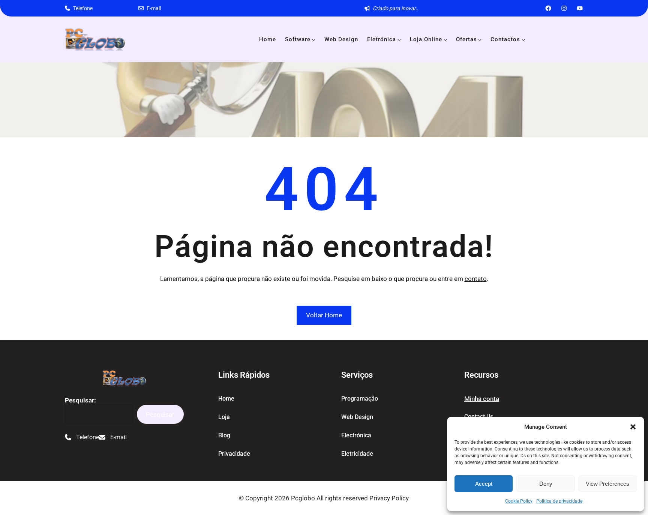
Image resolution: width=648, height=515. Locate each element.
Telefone (83, 8)
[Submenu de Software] (313, 39)
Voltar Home (324, 315)
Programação (359, 398)
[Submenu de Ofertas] (480, 39)
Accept (483, 483)
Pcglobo (303, 498)
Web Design (357, 416)
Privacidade (234, 453)
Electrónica (356, 435)
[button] (633, 427)
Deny (545, 483)
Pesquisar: (80, 400)
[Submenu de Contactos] (523, 39)
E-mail (154, 8)
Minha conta (481, 398)
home (226, 398)
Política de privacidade (559, 501)
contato (476, 278)
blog (224, 435)
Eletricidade (357, 453)
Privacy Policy (389, 498)
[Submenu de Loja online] (445, 39)
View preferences (607, 483)
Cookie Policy (518, 501)
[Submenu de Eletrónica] (399, 39)
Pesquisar (160, 414)
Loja (224, 416)
